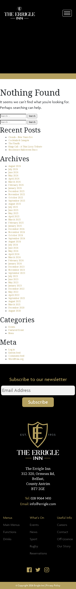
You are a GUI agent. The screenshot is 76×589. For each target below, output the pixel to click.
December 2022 (16, 288)
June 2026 (13, 172)
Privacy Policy (53, 585)
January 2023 (15, 285)
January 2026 (15, 188)
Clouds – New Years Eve (20, 137)
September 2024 (16, 238)
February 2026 (16, 184)
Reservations (38, 553)
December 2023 (16, 266)
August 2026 (14, 166)
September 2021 (16, 298)
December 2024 (16, 229)
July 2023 (13, 276)
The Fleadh (14, 143)
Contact (62, 532)
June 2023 (13, 279)
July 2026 (13, 169)
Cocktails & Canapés (18, 140)
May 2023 (13, 282)
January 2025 (15, 225)
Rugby (34, 546)
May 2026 (13, 175)
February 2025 (16, 222)
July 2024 (13, 244)
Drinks (7, 539)
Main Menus (11, 525)
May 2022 (13, 291)
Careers (62, 525)
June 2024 (13, 247)
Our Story (64, 546)
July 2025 (13, 206)
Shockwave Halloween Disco (23, 149)
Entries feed (14, 352)
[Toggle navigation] (67, 13)
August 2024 (14, 241)
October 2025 (15, 197)
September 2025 (16, 200)
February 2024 (16, 260)
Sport (33, 539)
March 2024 (14, 257)
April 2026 (13, 178)
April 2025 (13, 216)
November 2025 (16, 194)
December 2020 (16, 307)
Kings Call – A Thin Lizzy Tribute (25, 146)
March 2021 (14, 304)
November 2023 (16, 269)
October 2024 (15, 235)
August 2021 (14, 301)
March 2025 (14, 219)
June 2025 (13, 210)
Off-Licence (65, 539)
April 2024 (13, 254)
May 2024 (13, 251)
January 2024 (15, 263)
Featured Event (16, 330)
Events (11, 326)
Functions (9, 532)
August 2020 (14, 310)
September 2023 (16, 273)
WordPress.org (15, 359)
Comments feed (16, 355)
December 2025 (16, 191)
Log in (11, 349)
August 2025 (14, 203)
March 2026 (14, 181)
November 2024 (16, 232)
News (11, 333)
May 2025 (13, 213)
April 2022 (13, 295)
